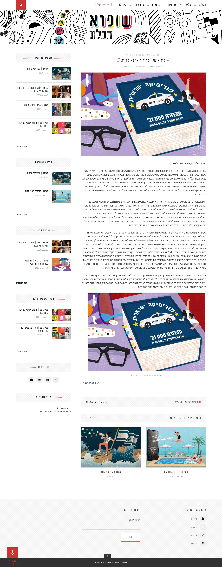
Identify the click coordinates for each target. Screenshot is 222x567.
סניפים (172, 5)
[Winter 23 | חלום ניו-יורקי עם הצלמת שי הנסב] (61, 86)
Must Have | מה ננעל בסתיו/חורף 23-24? (36, 262)
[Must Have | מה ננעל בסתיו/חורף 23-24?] (61, 259)
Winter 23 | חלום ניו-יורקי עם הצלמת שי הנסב (32, 90)
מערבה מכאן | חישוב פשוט (36, 105)
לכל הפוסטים (21, 146)
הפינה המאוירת (144, 55)
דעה (159, 55)
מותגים (156, 5)
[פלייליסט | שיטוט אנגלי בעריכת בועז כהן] (61, 122)
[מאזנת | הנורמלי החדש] (61, 68)
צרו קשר (139, 5)
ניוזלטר (121, 5)
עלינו (188, 5)
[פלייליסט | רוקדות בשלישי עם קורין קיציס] (61, 327)
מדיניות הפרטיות (100, 562)
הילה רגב (192, 402)
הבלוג (202, 5)
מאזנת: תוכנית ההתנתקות (176, 472)
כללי (128, 55)
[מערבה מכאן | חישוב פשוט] (61, 104)
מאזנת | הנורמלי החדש (111, 472)
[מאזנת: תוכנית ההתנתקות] (61, 191)
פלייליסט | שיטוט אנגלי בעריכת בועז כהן (33, 124)
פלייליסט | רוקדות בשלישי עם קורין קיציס (34, 329)
